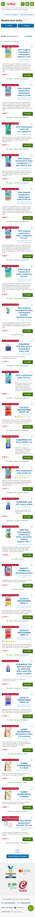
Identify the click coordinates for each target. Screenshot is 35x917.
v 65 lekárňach (24, 398)
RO (20, 911)
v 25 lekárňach (24, 183)
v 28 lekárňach (24, 430)
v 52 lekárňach (24, 79)
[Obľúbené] (23, 4)
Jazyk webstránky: (7, 907)
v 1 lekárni (24, 754)
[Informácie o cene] (8, 74)
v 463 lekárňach (24, 843)
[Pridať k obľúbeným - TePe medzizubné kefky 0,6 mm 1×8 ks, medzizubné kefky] (32, 372)
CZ (15, 911)
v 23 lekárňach (24, 720)
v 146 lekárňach (24, 461)
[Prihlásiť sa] (27, 4)
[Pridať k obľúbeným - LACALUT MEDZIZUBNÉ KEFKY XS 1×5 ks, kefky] (32, 404)
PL (17, 911)
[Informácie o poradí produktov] (18, 36)
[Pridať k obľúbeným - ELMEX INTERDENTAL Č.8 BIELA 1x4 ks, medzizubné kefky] (32, 789)
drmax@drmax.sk (9, 903)
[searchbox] (17, 9)
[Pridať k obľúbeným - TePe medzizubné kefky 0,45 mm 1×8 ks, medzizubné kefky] (32, 467)
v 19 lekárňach (24, 621)
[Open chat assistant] (31, 908)
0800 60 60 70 (25, 903)
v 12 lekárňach (24, 688)
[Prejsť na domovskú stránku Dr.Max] (12, 4)
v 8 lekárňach (24, 365)
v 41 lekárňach (24, 117)
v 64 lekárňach (24, 492)
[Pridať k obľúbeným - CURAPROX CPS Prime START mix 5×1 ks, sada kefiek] (32, 437)
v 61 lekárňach (24, 149)
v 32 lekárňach (24, 655)
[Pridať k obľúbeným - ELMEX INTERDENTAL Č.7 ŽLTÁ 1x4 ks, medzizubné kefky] (32, 760)
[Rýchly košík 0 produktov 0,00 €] (32, 4)
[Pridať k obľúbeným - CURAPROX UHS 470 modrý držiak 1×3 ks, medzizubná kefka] (32, 499)
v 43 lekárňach (24, 260)
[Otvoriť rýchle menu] (3, 4)
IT (22, 911)
